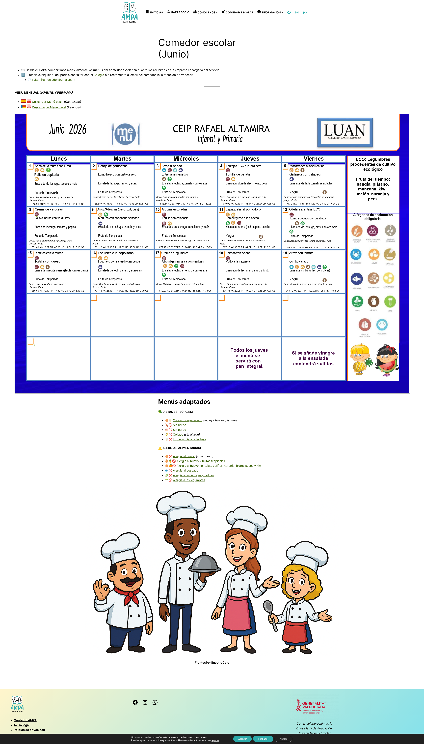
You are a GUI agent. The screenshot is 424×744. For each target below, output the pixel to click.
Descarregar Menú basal (49, 107)
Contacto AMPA (25, 720)
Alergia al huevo (184, 456)
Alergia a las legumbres (189, 480)
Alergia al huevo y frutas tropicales (201, 461)
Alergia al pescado (185, 470)
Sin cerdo (179, 429)
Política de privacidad (29, 730)
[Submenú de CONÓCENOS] (217, 12)
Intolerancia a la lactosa (189, 439)
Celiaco (178, 434)
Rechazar (263, 738)
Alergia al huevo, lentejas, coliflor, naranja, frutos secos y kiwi (219, 465)
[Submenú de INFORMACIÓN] (282, 12)
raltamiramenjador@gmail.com (53, 79)
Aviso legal (21, 725)
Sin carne (179, 425)
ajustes (215, 740)
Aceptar (242, 738)
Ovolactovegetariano (187, 420)
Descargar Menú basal (47, 101)
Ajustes (283, 738)
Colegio (99, 75)
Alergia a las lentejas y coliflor (193, 475)
